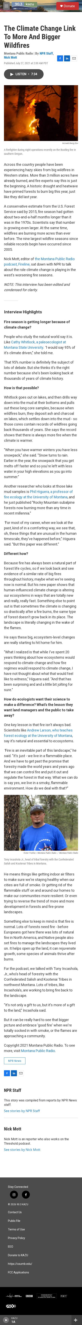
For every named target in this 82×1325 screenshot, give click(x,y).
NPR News (14, 1060)
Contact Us (15, 1212)
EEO (10, 1246)
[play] (6, 1320)
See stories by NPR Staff (22, 1111)
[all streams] (76, 1320)
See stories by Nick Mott (22, 1149)
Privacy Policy (16, 1238)
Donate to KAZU (18, 1255)
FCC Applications (18, 1272)
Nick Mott (10, 57)
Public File (14, 1220)
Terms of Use (16, 1229)
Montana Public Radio (38, 1051)
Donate (69, 6)
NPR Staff (46, 53)
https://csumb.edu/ (20, 1263)
